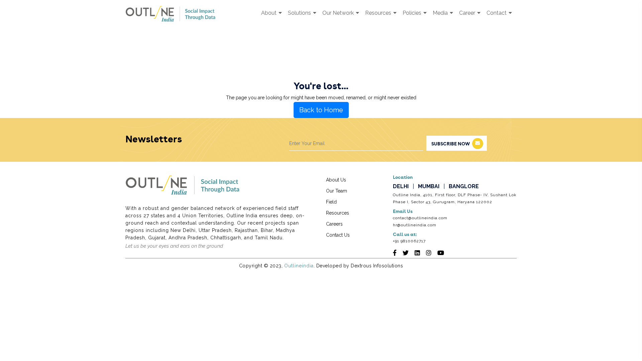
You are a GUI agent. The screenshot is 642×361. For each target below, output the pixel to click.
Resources (379, 13)
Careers (334, 224)
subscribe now (450, 144)
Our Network (338, 13)
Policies (413, 13)
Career (467, 13)
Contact (497, 13)
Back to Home (321, 110)
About (269, 13)
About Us (336, 180)
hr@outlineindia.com (414, 225)
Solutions (300, 13)
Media (441, 13)
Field (331, 202)
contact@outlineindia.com (420, 218)
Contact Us (338, 235)
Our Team (336, 191)
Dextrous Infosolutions (377, 265)
